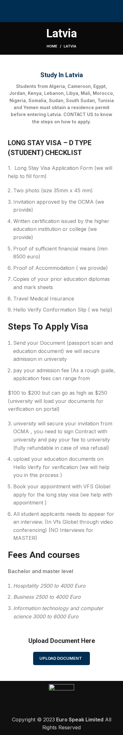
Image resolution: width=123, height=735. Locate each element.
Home (52, 46)
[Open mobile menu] (115, 11)
